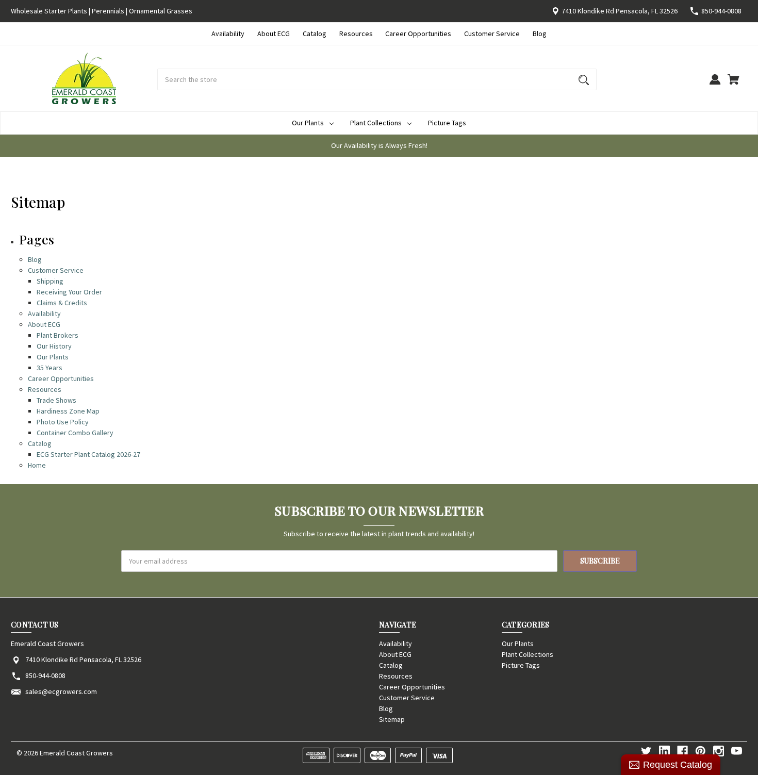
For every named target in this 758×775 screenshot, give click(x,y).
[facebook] (682, 751)
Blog (540, 33)
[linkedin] (664, 751)
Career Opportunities (418, 33)
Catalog (314, 33)
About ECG (273, 33)
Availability (227, 33)
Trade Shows (56, 400)
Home (37, 465)
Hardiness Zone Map (68, 411)
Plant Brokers (57, 335)
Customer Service (492, 33)
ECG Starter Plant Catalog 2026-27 (88, 454)
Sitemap (392, 719)
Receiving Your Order (69, 291)
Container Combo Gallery (75, 432)
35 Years (49, 367)
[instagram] (718, 751)
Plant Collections (376, 122)
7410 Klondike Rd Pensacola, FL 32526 (620, 10)
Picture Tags (447, 122)
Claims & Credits (62, 302)
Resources (356, 33)
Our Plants (308, 122)
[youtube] (736, 751)
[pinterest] (700, 751)
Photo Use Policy (63, 421)
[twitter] (646, 751)
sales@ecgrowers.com (61, 691)
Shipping (50, 281)
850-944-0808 (721, 10)
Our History (54, 346)
